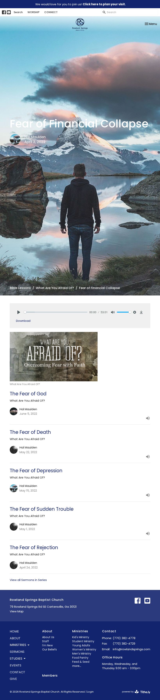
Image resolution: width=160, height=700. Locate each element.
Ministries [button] (18, 645)
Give (13, 679)
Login (90, 692)
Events (15, 665)
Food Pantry (80, 658)
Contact (17, 672)
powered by (134, 695)
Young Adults (81, 645)
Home (14, 631)
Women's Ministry (84, 649)
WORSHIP (33, 12)
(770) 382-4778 (124, 638)
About (15, 638)
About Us (48, 637)
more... (76, 666)
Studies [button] (16, 658)
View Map (17, 611)
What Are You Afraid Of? (55, 288)
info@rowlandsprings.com (131, 649)
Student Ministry (83, 641)
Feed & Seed (80, 662)
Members (50, 675)
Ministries (80, 631)
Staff (45, 641)
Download (23, 321)
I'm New (47, 645)
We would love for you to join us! (80, 4)
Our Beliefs (49, 649)
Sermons (17, 651)
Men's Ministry (81, 654)
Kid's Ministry (80, 637)
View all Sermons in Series (28, 580)
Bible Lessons (20, 288)
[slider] (55, 312)
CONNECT (51, 12)
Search (18, 12)
